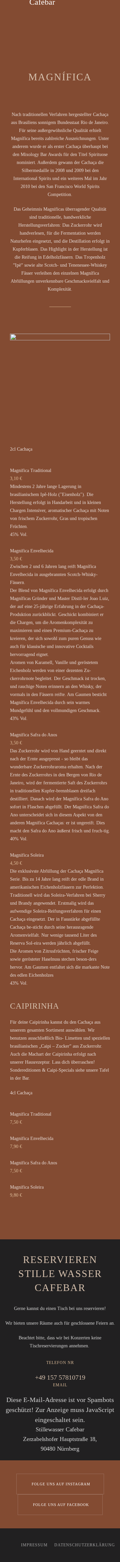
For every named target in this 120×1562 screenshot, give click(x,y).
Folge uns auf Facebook (61, 1505)
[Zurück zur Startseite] (60, 13)
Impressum (34, 1545)
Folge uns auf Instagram (61, 1484)
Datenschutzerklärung (84, 1545)
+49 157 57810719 (60, 1377)
